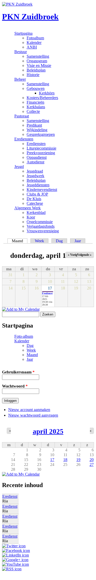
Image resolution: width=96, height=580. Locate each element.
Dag (59, 241)
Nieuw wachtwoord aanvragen (33, 415)
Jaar (77, 241)
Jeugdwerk (35, 176)
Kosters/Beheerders (42, 97)
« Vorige (73, 255)
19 (78, 459)
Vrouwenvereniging (43, 231)
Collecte (33, 111)
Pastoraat (21, 116)
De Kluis (34, 199)
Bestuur (20, 52)
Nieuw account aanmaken (29, 409)
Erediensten (23, 139)
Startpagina (23, 33)
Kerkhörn (47, 93)
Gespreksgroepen (41, 134)
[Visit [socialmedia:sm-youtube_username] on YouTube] (15, 564)
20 (92, 459)
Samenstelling (38, 56)
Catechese (35, 203)
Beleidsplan (36, 70)
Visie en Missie (39, 65)
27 (92, 464)
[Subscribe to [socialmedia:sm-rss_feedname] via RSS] (12, 569)
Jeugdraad (35, 171)
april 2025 (48, 431)
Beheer (20, 79)
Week (39, 241)
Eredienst (47, 293)
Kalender (34, 42)
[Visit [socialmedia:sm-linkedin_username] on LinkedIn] (15, 555)
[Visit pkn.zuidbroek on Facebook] (16, 550)
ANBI (32, 47)
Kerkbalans (36, 107)
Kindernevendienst (42, 189)
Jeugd (19, 166)
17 (50, 288)
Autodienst (35, 162)
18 (65, 459)
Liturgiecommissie (41, 148)
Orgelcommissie (40, 222)
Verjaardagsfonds (41, 226)
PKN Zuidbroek (30, 16)
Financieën (35, 102)
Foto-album (23, 336)
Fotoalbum (35, 38)
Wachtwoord (15, 386)
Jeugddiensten (38, 185)
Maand (19, 241)
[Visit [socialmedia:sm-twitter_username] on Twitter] (14, 546)
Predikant (34, 125)
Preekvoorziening (41, 153)
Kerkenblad (36, 212)
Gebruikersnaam (18, 372)
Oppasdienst (37, 157)
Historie (33, 74)
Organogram (37, 61)
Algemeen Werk (27, 208)
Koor (31, 217)
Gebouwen (36, 88)
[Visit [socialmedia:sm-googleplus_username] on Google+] (15, 560)
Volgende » (84, 255)
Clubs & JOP (37, 194)
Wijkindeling (37, 130)
